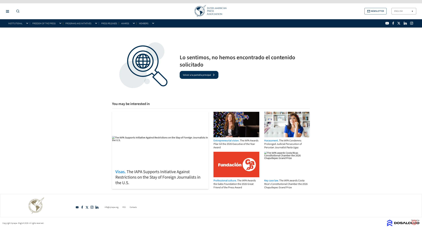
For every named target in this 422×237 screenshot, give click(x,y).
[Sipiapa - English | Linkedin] (405, 23)
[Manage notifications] (414, 222)
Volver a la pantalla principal (197, 74)
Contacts (133, 207)
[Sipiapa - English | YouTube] (387, 23)
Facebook (82, 207)
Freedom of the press (44, 23)
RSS (124, 207)
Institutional (15, 23)
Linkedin (96, 207)
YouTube (77, 207)
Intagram (91, 207)
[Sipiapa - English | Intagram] (411, 23)
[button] (375, 11)
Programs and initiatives (78, 23)
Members (143, 23)
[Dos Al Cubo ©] (403, 225)
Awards (125, 23)
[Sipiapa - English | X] (399, 23)
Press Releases (109, 23)
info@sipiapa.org (111, 207)
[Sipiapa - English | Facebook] (393, 23)
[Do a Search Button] (17, 11)
